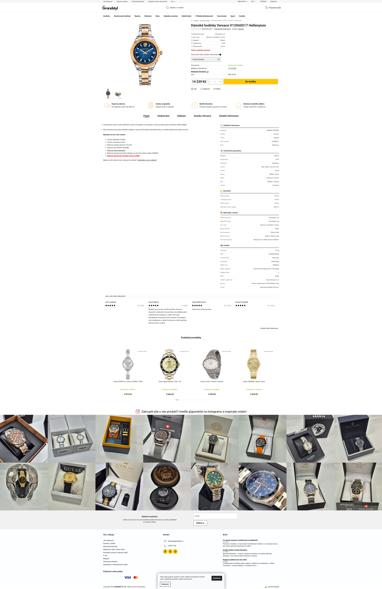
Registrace (273, 1)
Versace (241, 29)
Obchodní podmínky (138, 1)
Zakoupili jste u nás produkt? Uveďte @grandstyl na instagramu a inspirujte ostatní (193, 411)
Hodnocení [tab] (163, 115)
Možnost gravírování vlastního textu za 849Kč (123, 156)
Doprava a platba (122, 1)
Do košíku (250, 81)
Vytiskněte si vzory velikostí (146, 160)
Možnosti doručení (198, 71)
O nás (105, 555)
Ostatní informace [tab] (229, 115)
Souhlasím (217, 578)
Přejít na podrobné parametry (200, 50)
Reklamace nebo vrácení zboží (157, 1)
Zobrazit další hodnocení (269, 328)
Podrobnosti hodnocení (222, 29)
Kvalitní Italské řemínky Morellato (235, 550)
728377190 (172, 546)
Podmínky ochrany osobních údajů (115, 553)
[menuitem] (106, 16)
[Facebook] (165, 551)
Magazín (106, 559)
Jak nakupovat (107, 1)
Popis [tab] (146, 115)
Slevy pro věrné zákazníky (116, 150)
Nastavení (165, 584)
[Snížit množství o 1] (209, 81)
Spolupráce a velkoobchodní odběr (115, 565)
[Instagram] (175, 551)
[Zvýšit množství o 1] (219, 81)
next (277, 374)
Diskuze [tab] (181, 115)
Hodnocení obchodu (110, 561)
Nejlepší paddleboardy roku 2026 (235, 560)
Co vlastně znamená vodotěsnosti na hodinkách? (240, 540)
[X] (170, 551)
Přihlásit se (200, 523)
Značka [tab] (202, 115)
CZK (252, 1)
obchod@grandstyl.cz (175, 541)
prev (104, 374)
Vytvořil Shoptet (273, 587)
